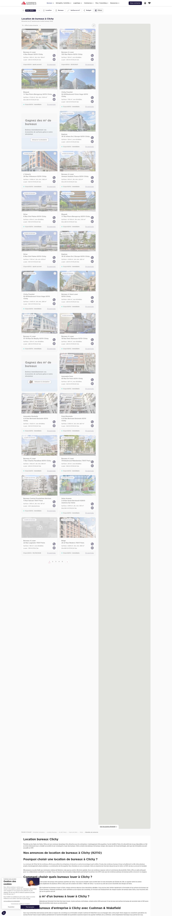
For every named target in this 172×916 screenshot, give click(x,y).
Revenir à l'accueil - (27, 832)
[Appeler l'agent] (54, 55)
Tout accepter (30, 907)
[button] (35, 10)
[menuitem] (145, 3)
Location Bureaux (52, 832)
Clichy (81, 832)
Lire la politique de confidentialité (12, 901)
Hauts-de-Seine (73, 832)
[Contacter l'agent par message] (54, 59)
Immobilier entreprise (39, 832)
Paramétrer (11, 907)
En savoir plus (51, 64)
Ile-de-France (63, 832)
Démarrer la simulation (39, 139)
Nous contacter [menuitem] (135, 3)
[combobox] (36, 10)
